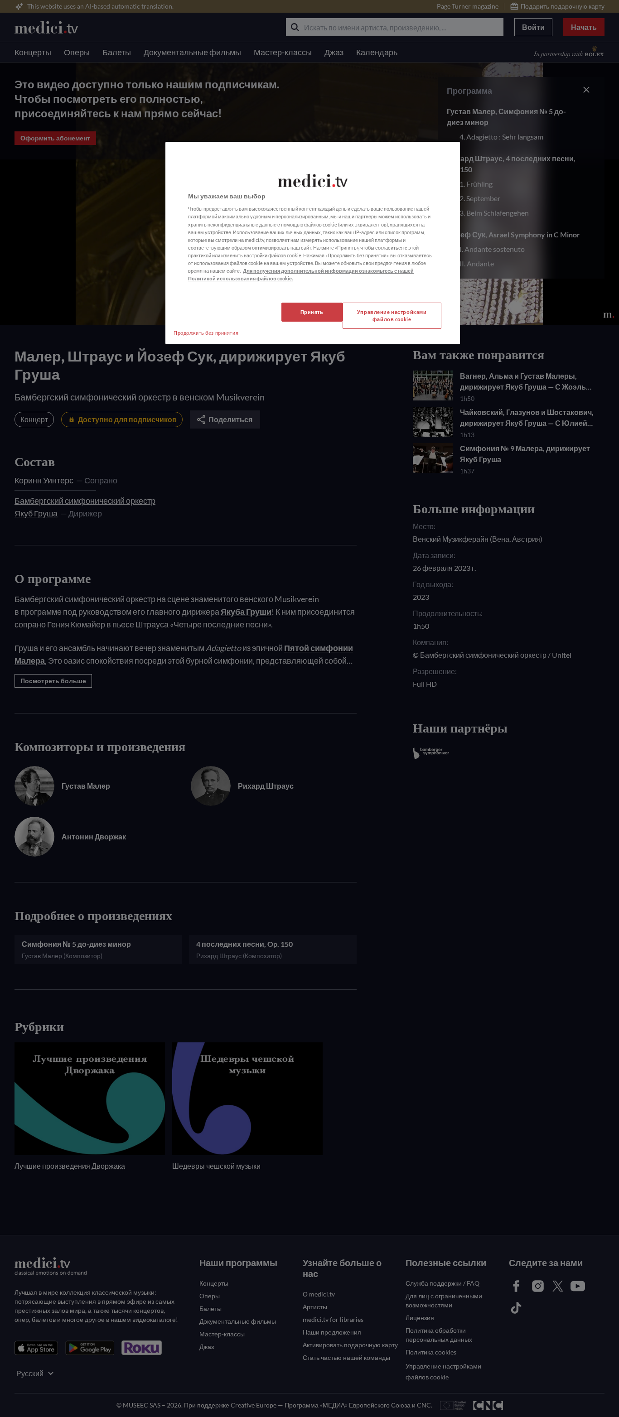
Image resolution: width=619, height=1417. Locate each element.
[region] (312, 243)
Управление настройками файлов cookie (392, 315)
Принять (312, 312)
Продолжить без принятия (206, 333)
